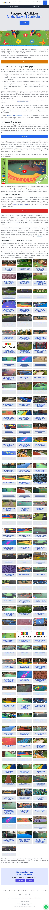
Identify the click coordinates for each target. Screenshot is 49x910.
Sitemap (32, 890)
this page (39, 236)
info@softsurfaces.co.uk (26, 903)
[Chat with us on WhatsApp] (46, 907)
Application (27, 1)
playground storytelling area (14, 115)
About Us (14, 2)
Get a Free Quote (24, 61)
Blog (33, 1)
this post (19, 150)
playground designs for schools (20, 204)
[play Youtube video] (24, 171)
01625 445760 (20, 880)
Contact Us (24, 22)
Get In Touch (45, 3)
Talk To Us (24, 136)
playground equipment (22, 101)
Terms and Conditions (23, 890)
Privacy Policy (12, 890)
